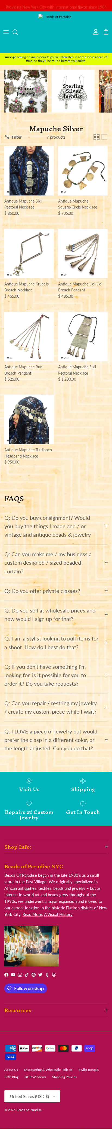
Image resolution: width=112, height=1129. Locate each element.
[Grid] (96, 137)
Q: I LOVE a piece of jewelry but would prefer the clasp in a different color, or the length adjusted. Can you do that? (50, 739)
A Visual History (58, 914)
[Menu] (6, 32)
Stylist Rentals (89, 1070)
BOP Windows (35, 1077)
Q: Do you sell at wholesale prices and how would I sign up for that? (49, 614)
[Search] (18, 32)
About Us (11, 1070)
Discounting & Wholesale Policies (48, 1070)
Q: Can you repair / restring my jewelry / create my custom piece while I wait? (50, 707)
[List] (104, 137)
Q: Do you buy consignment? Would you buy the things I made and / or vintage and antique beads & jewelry (47, 526)
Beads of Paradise (29, 1110)
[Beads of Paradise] (56, 32)
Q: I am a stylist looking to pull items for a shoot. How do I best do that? (51, 642)
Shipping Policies (64, 1077)
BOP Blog (11, 1077)
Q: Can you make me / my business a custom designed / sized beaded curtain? (48, 562)
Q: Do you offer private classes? (42, 591)
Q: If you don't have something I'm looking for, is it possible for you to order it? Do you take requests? (45, 675)
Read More (32, 914)
